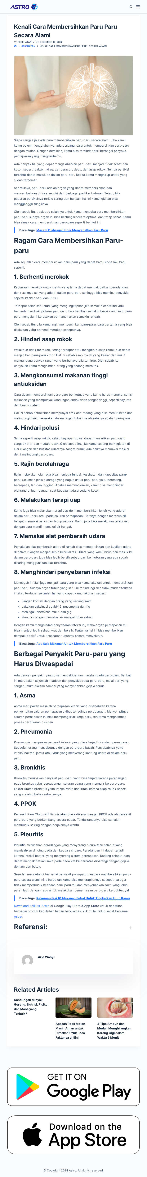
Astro (18, 916)
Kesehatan (25, 42)
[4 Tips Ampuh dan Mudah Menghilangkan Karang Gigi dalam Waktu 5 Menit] (115, 1008)
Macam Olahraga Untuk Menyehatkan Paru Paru (72, 230)
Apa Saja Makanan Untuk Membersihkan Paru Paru (74, 643)
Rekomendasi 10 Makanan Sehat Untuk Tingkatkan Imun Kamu (83, 898)
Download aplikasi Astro (31, 906)
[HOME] (15, 46)
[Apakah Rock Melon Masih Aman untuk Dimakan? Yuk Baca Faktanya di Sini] (73, 1008)
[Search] (131, 6)
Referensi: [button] (30, 927)
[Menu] (138, 6)
